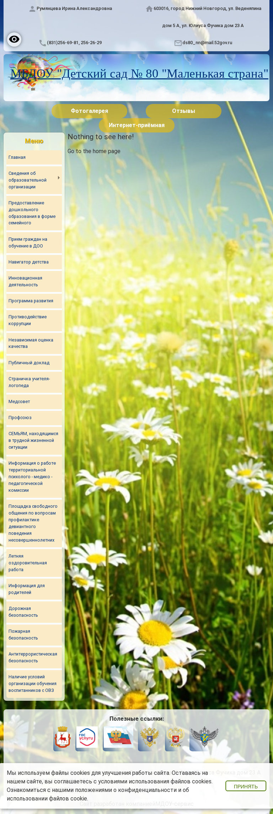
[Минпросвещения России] (175, 738)
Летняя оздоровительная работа (28, 562)
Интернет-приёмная (137, 125)
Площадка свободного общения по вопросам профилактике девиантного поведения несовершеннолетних (33, 522)
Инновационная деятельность (25, 281)
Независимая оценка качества (31, 343)
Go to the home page (94, 151)
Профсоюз (20, 417)
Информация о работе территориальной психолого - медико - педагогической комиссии (32, 476)
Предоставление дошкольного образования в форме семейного (32, 213)
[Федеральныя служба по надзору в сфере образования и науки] (204, 738)
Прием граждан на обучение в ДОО (28, 242)
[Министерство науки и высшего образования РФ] (149, 738)
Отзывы (183, 111)
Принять (246, 786)
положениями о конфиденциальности (126, 790)
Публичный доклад (29, 362)
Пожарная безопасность (23, 634)
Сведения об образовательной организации (28, 180)
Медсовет (19, 401)
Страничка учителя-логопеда (29, 382)
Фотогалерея (89, 111)
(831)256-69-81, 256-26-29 (74, 42)
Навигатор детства (29, 262)
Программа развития (31, 300)
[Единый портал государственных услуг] (87, 738)
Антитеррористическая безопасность (33, 657)
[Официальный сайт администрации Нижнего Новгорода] (62, 738)
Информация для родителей (27, 589)
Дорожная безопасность (23, 612)
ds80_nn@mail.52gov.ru (207, 42)
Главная (17, 157)
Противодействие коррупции (28, 320)
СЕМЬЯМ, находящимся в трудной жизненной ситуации (33, 440)
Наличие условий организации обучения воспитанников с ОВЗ (33, 683)
